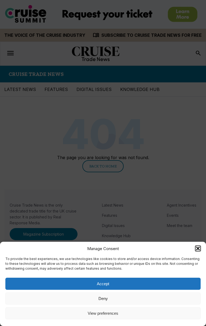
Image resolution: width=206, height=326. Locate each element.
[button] (198, 248)
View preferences (103, 313)
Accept (103, 283)
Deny (103, 298)
